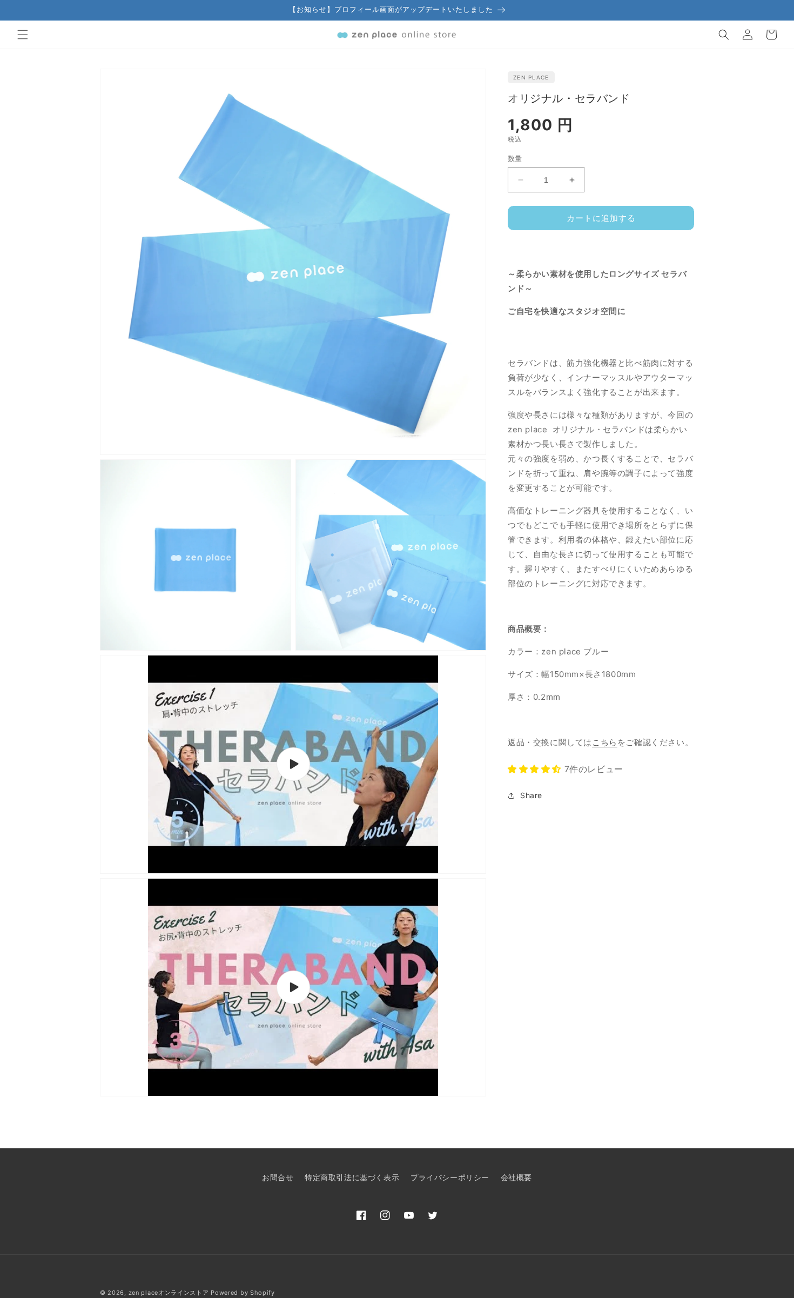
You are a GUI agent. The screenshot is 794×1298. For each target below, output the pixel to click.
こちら (604, 742)
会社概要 (516, 1177)
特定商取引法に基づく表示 (352, 1177)
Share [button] (531, 795)
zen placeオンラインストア (169, 1292)
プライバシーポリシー (450, 1177)
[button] (23, 34)
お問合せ (277, 1177)
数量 (515, 158)
